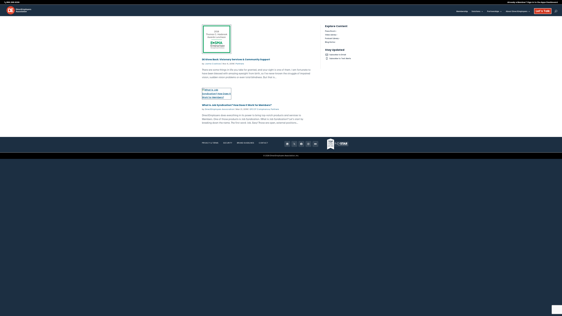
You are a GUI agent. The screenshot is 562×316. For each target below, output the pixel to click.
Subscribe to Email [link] (337, 54)
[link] (19, 10)
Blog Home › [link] (330, 42)
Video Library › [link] (331, 35)
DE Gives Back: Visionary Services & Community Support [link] (236, 59)
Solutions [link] (476, 11)
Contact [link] (263, 143)
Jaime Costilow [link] (213, 63)
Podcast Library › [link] (332, 38)
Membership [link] (462, 11)
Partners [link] (240, 63)
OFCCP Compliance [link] (260, 109)
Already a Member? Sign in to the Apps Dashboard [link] (532, 2)
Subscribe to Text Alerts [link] (340, 58)
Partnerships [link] (493, 11)
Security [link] (227, 143)
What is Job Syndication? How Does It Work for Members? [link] (237, 105)
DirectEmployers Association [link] (219, 109)
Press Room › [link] (331, 31)
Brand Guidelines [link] (245, 143)
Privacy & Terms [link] (210, 143)
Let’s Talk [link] (543, 11)
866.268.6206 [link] (12, 2)
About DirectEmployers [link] (516, 11)
